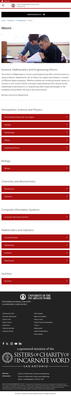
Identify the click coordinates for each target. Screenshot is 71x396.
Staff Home (6, 325)
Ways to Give (38, 319)
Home (3, 21)
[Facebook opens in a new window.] (3, 343)
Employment (38, 328)
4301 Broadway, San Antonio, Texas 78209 (16, 301)
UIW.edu (7, 1)
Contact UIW (6, 319)
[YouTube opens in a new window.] (16, 343)
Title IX (36, 325)
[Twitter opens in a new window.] (7, 343)
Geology (7, 125)
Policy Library (38, 334)
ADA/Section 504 (8, 314)
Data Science (9, 261)
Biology (7, 168)
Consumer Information (9, 316)
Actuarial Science (10, 237)
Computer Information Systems (16, 217)
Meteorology (9, 132)
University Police (7, 331)
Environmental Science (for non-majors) (19, 117)
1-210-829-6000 (8, 304)
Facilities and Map (8, 328)
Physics (7, 140)
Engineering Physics (11, 148)
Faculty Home (6, 322)
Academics (10, 21)
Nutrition (7, 281)
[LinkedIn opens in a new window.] (20, 343)
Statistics (7, 253)
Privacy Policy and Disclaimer (43, 322)
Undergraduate (21, 21)
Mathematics (9, 245)
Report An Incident (40, 316)
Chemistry (8, 196)
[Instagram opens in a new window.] (11, 343)
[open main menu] (6, 5)
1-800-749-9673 (21, 304)
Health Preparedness (41, 331)
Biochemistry (9, 189)
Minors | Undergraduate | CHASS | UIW (31, 379)
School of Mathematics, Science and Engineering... (34, 376)
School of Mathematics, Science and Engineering (33, 374)
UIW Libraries (38, 314)
